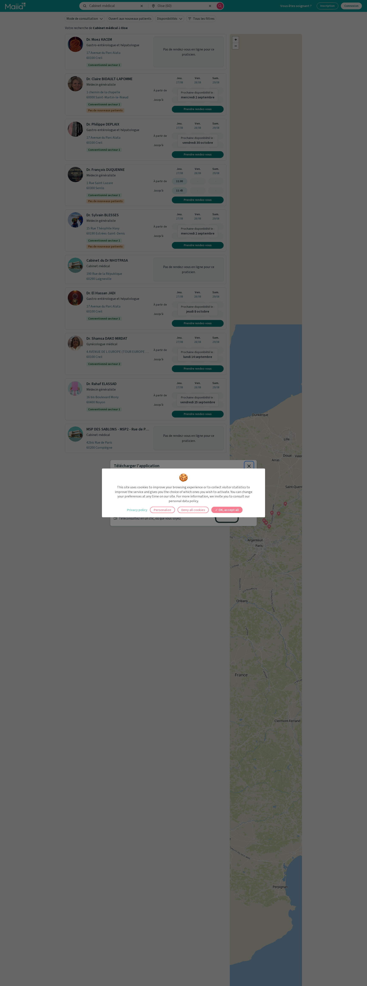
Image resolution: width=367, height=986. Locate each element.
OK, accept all (228, 510)
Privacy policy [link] (137, 510)
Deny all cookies (193, 510)
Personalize (162, 510)
